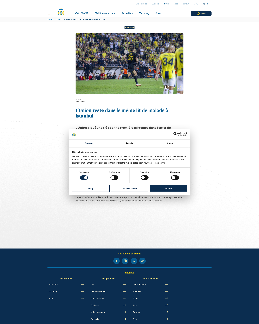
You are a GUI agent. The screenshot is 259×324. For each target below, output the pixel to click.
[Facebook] (116, 261)
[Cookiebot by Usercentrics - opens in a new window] (175, 134)
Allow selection (129, 188)
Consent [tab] (89, 143)
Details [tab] (129, 143)
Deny (90, 188)
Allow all (168, 188)
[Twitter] (134, 261)
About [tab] (170, 143)
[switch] (114, 177)
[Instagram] (125, 261)
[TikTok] (142, 261)
